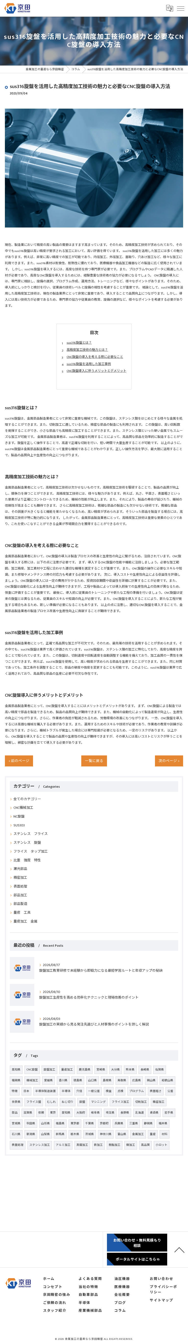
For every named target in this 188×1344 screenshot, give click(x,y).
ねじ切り (67, 1102)
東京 (53, 1112)
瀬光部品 (20, 869)
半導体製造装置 (45, 1091)
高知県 (16, 1069)
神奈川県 (106, 1134)
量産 (153, 1134)
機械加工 (32, 1080)
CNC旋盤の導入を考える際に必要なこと (95, 357)
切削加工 (141, 1102)
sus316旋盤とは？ (79, 342)
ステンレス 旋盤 (27, 842)
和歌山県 (167, 1080)
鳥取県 (122, 1080)
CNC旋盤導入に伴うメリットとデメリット (96, 371)
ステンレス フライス (30, 834)
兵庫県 (119, 1123)
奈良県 (16, 1102)
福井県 (163, 1123)
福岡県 (16, 1080)
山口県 (92, 1080)
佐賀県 (159, 1069)
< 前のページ (19, 761)
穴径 (79, 1091)
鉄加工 (98, 1145)
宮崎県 (100, 1069)
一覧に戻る (94, 761)
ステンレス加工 (39, 1145)
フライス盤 (33, 1102)
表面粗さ (156, 1091)
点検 (120, 1091)
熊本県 (130, 1069)
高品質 (145, 1145)
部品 (15, 1112)
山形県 (45, 1123)
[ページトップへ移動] (179, 1249)
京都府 (104, 1123)
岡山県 (151, 1080)
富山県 (122, 1134)
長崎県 (145, 1069)
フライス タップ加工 (30, 851)
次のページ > (169, 761)
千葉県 (89, 1123)
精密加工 (20, 877)
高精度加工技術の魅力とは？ (87, 350)
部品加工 (20, 895)
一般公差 (94, 1091)
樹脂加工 (114, 1145)
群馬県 (60, 1134)
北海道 (139, 1112)
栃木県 (74, 1134)
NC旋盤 (18, 816)
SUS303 (19, 825)
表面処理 (20, 886)
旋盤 (82, 1102)
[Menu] (180, 8)
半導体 (66, 1091)
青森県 (154, 1112)
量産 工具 (22, 912)
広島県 (136, 1080)
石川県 (16, 1134)
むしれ (51, 1102)
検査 (109, 1091)
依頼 (41, 1112)
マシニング (98, 1102)
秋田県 (30, 1123)
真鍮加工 (82, 1145)
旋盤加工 (49, 1069)
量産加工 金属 (25, 921)
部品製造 (20, 904)
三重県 (133, 1123)
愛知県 (66, 1112)
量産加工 (67, 1069)
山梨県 (45, 1134)
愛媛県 (48, 1080)
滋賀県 (28, 1112)
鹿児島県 (85, 1069)
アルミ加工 (63, 1145)
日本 (26, 1091)
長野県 (124, 1112)
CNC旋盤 (32, 1069)
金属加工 (138, 1134)
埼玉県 (110, 1112)
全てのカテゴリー (27, 799)
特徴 (15, 1091)
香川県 (63, 1080)
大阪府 (80, 1112)
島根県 (107, 1080)
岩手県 (168, 1112)
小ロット (161, 1145)
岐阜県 (95, 1112)
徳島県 (77, 1080)
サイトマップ (161, 1300)
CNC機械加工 (23, 807)
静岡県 (148, 1123)
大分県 (115, 1069)
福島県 (60, 1123)
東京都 (74, 1123)
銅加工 (130, 1145)
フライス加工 (120, 1102)
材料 (164, 1134)
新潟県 (30, 1134)
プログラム (136, 1091)
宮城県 (16, 1123)
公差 (170, 1091)
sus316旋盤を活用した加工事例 (89, 364)
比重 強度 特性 (27, 860)
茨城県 (89, 1134)
